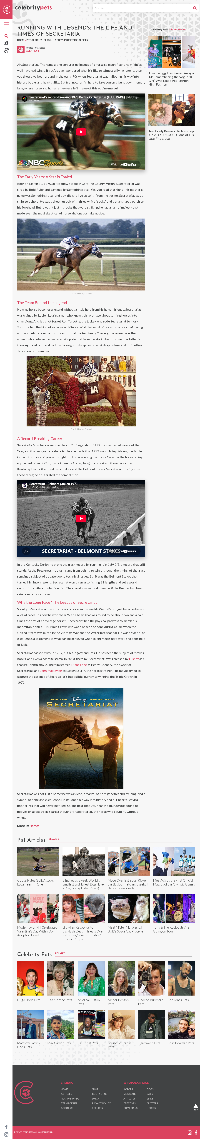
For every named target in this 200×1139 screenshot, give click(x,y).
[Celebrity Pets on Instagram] (6, 1134)
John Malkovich (51, 670)
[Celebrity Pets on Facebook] (6, 1126)
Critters (152, 1103)
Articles (66, 1093)
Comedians (130, 1108)
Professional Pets (76, 40)
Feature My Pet (71, 1098)
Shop (95, 1089)
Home (20, 40)
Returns (97, 1108)
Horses (34, 826)
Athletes (129, 1098)
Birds (150, 1098)
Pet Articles (34, 40)
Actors (128, 1089)
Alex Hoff (33, 50)
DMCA (95, 1098)
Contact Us (99, 1093)
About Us (67, 1108)
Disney (134, 659)
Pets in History (53, 40)
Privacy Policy (101, 1103)
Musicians (129, 1093)
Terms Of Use (69, 1103)
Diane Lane (79, 665)
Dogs (150, 1089)
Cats (150, 1093)
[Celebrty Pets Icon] (6, 9)
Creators (129, 1103)
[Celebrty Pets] (33, 6)
